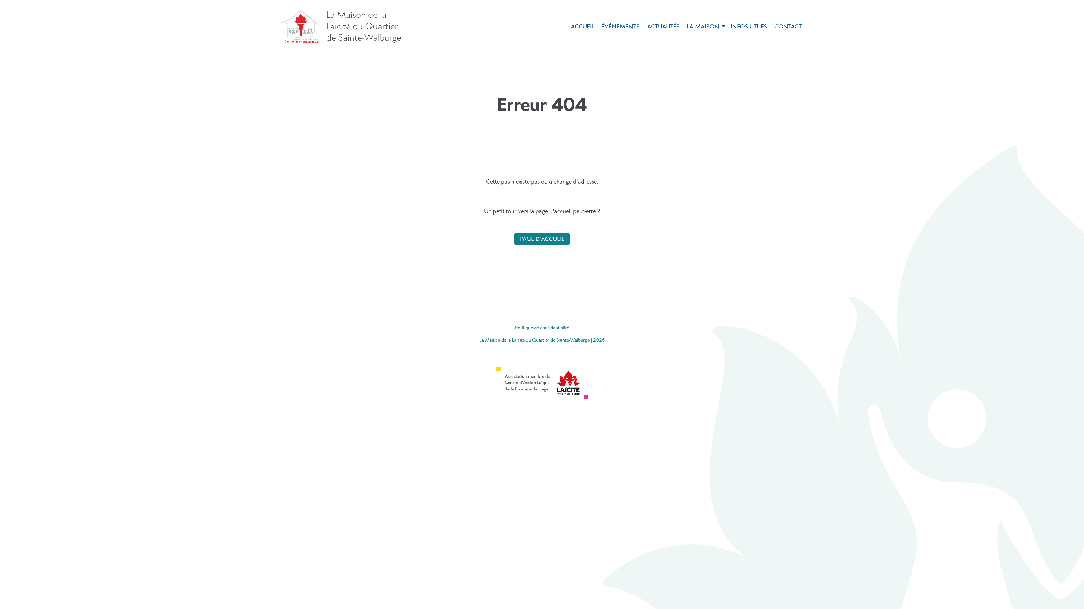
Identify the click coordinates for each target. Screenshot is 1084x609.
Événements (620, 26)
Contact (788, 26)
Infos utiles (749, 26)
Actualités (663, 26)
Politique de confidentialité (542, 328)
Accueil (582, 26)
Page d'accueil (542, 239)
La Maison (703, 26)
